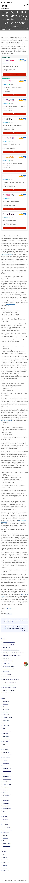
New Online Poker (6, 647)
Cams (4, 728)
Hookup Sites (9, 614)
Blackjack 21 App (6, 663)
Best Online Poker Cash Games (9, 685)
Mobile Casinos (6, 800)
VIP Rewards (5, 838)
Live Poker (5, 792)
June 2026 (5, 857)
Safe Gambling (6, 814)
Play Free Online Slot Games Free (9, 682)
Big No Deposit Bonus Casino (9, 642)
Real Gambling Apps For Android (9, 688)
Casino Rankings (6, 736)
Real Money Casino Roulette (8, 666)
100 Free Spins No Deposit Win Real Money (11, 655)
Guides (4, 774)
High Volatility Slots (7, 779)
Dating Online (5, 750)
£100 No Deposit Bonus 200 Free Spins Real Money (13, 653)
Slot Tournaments (6, 827)
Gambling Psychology (7, 766)
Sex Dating (5, 816)
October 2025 (5, 862)
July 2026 (4, 854)
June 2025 (5, 865)
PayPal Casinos (6, 806)
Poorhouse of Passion (7, 4)
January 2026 (5, 860)
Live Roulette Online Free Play (9, 645)
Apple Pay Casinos (6, 715)
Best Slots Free (6, 671)
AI (3, 707)
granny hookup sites (10, 304)
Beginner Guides (6, 720)
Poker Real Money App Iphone (9, 677)
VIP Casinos (5, 835)
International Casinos (7, 784)
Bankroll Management (7, 717)
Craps (4, 744)
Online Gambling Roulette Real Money (10, 679)
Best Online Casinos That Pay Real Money (11, 650)
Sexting (4, 822)
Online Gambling (6, 658)
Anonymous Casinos (7, 712)
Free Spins (5, 760)
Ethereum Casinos (6, 758)
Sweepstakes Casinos (7, 830)
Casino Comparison (7, 731)
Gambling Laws (6, 763)
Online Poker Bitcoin (7, 693)
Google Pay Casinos (7, 771)
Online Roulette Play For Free (9, 690)
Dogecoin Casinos (6, 752)
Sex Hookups (5, 819)
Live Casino (5, 790)
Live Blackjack (5, 787)
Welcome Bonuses (6, 846)
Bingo (4, 723)
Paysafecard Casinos (7, 808)
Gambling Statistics (7, 768)
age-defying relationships (7, 254)
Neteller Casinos (6, 803)
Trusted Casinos (6, 833)
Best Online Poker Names (8, 661)
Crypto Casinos (6, 747)
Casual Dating (5, 741)
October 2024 (5, 870)
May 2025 (5, 868)
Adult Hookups (6, 701)
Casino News (5, 733)
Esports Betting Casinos (7, 755)
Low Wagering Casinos (7, 795)
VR (3, 841)
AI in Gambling (6, 709)
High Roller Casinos (6, 776)
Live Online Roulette (7, 674)
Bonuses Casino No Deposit (8, 669)
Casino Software (6, 739)
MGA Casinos (5, 798)
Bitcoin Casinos (6, 725)
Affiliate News (5, 704)
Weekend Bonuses (6, 843)
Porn (4, 811)
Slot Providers (5, 825)
